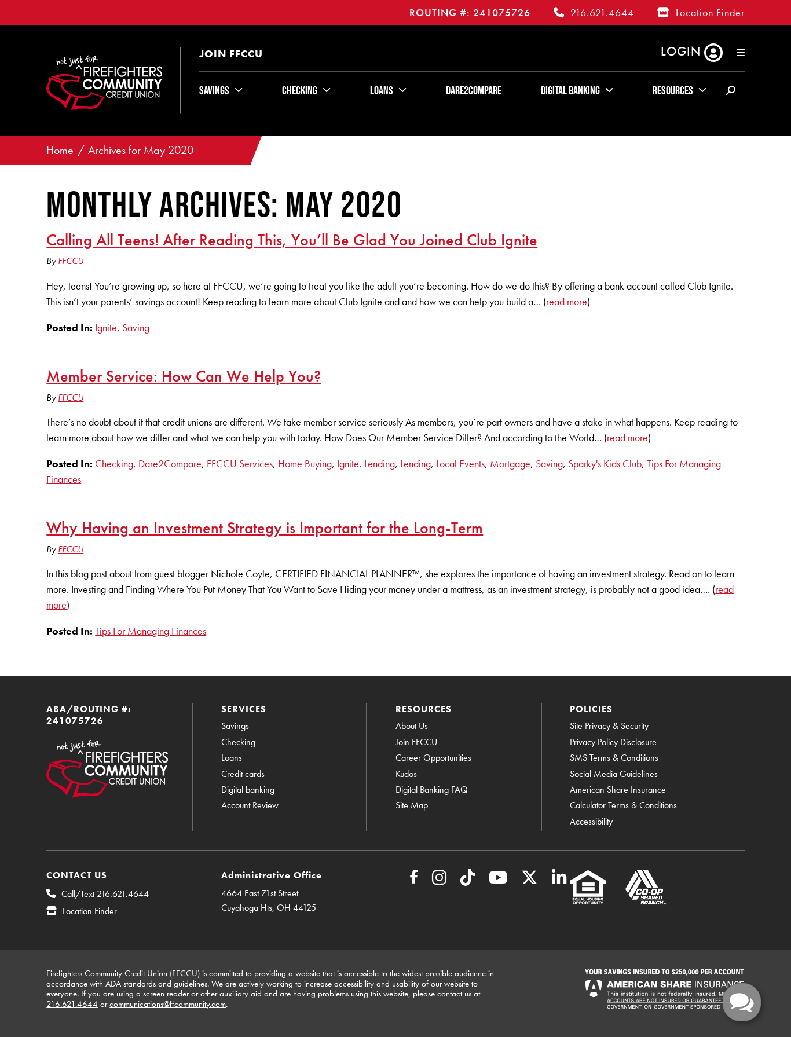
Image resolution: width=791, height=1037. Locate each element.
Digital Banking (570, 90)
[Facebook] (413, 879)
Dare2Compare (473, 90)
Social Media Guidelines (614, 773)
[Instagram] (439, 880)
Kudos (406, 773)
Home (60, 150)
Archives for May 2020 (140, 150)
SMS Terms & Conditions (614, 757)
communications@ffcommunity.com (167, 1004)
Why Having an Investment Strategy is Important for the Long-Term (264, 527)
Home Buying (305, 463)
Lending (379, 463)
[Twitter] (529, 880)
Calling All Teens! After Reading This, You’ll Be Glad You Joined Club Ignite (291, 239)
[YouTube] (498, 880)
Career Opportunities (433, 757)
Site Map (411, 805)
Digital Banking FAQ (431, 789)
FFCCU (70, 261)
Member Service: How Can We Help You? (183, 375)
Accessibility (591, 821)
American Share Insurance (618, 789)
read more (566, 301)
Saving (135, 327)
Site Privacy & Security (609, 725)
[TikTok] (467, 880)
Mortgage (510, 463)
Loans (381, 90)
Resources (673, 90)
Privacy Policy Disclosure (613, 741)
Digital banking (247, 789)
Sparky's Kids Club (605, 463)
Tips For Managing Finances (150, 630)
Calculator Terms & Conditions (623, 805)
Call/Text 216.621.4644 (105, 894)
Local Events (460, 463)
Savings (214, 90)
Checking (299, 90)
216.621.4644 (602, 12)
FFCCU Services (240, 463)
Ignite (106, 327)
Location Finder (710, 12)
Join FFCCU (231, 53)
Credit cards (243, 773)
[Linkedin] (559, 880)
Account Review (250, 805)
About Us (411, 725)
